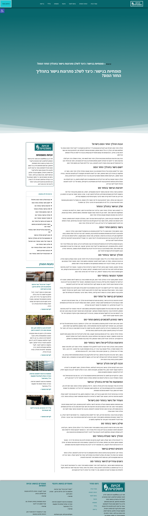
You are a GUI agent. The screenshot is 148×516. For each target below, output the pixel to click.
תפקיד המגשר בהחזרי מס (42, 218)
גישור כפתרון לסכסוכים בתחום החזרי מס (41, 225)
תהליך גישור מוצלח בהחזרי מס (40, 247)
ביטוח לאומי (72, 4)
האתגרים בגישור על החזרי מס (41, 221)
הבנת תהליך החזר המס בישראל (40, 200)
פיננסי (64, 4)
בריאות (42, 4)
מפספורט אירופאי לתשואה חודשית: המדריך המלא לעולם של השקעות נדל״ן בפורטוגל (40, 376)
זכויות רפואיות (83, 4)
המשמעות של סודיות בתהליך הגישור (39, 238)
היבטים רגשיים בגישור (43, 250)
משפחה (56, 4)
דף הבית (108, 64)
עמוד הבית (94, 4)
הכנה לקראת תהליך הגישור (42, 235)
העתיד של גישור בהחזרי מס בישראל (39, 241)
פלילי (49, 4)
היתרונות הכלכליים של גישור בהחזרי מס (39, 231)
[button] (2, 11)
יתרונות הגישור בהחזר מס (42, 206)
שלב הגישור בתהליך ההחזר (42, 209)
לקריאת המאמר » (45, 309)
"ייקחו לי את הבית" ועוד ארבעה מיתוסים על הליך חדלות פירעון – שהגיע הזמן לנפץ (41, 286)
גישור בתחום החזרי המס (42, 212)
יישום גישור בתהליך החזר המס (41, 203)
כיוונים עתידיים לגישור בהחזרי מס (40, 254)
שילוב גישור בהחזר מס (43, 244)
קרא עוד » (69, 496)
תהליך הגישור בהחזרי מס (42, 215)
